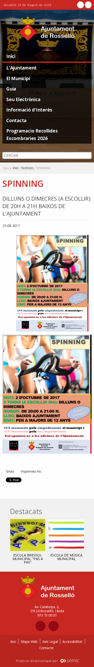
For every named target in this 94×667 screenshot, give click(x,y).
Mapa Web (29, 641)
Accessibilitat (72, 641)
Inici (10, 56)
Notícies (27, 168)
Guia (11, 88)
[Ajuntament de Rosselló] (47, 29)
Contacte (46, 648)
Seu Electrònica (23, 99)
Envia (10, 471)
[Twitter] (88, 4)
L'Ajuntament (21, 67)
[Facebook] (80, 4)
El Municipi (18, 78)
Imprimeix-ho (31, 471)
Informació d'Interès (29, 109)
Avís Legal (50, 641)
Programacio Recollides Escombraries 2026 (32, 134)
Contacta (16, 120)
